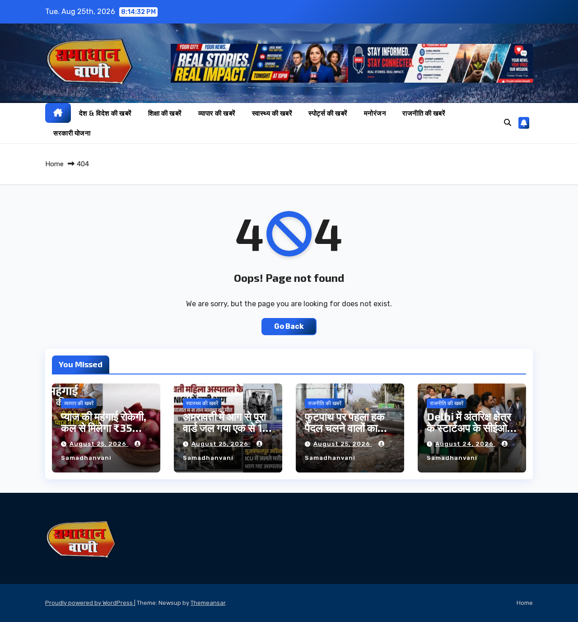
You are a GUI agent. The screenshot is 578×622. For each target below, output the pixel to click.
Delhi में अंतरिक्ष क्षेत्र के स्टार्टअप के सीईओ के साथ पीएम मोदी (469, 427)
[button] (507, 122)
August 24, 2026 (465, 443)
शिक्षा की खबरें (165, 113)
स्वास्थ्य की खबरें (272, 113)
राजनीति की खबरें (423, 113)
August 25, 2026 (99, 443)
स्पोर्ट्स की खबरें (328, 113)
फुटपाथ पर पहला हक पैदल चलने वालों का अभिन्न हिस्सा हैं (345, 427)
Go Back (289, 326)
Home (54, 164)
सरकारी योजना (71, 133)
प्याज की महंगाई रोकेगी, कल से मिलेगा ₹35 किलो (103, 427)
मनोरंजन (375, 113)
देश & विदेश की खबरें (105, 113)
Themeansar (208, 602)
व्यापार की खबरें (217, 113)
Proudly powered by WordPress (89, 602)
